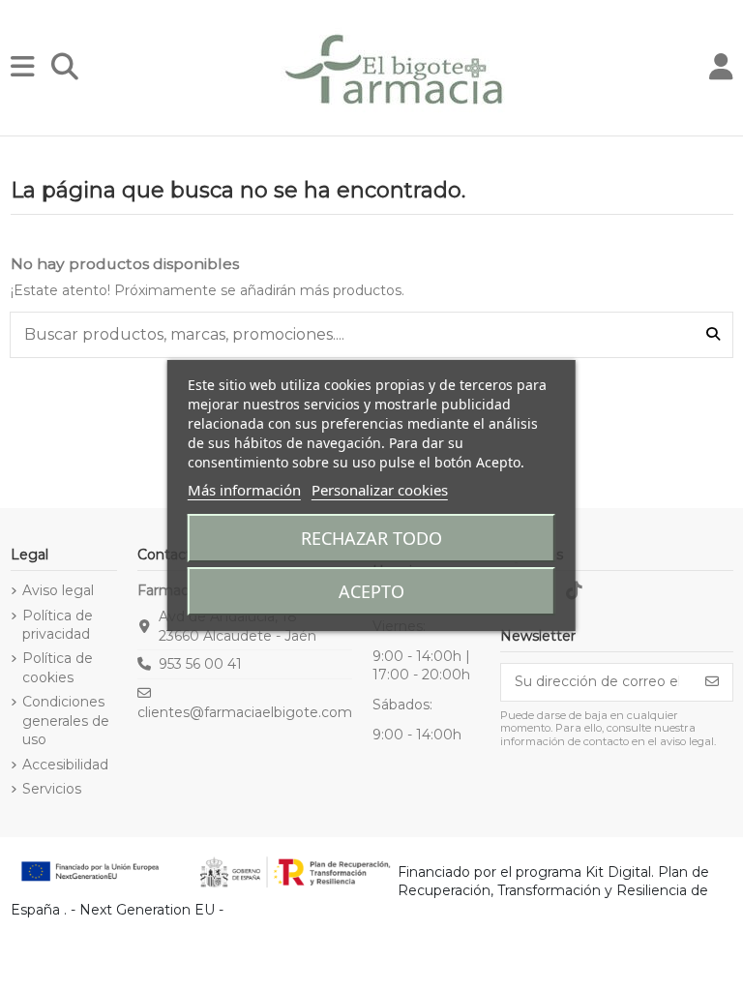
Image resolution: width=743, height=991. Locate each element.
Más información (244, 489)
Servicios (51, 788)
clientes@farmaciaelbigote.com (244, 712)
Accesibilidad (65, 764)
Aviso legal (58, 590)
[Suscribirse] (712, 682)
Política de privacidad (57, 625)
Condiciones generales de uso (65, 720)
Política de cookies (57, 667)
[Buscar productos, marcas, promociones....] (713, 335)
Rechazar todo (371, 538)
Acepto (371, 591)
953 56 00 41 (200, 664)
